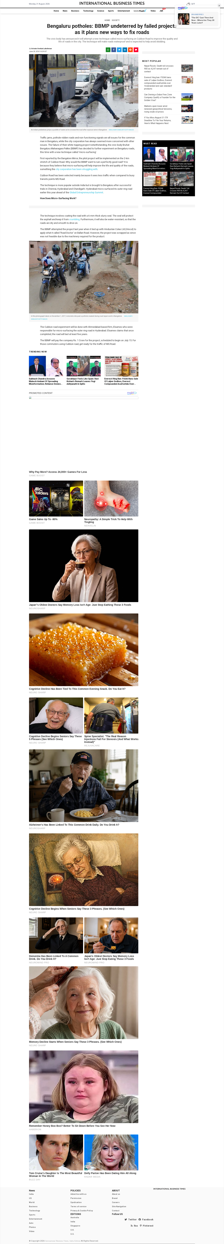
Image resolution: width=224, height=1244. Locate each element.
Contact (115, 1211)
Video (153, 11)
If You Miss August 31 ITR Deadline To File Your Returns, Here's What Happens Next (157, 120)
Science (100, 11)
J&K (161, 11)
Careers (116, 1202)
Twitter (132, 1219)
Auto (31, 1223)
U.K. (72, 1230)
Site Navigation (119, 1206)
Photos (32, 1227)
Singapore (75, 1226)
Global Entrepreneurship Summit (86, 192)
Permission (76, 1198)
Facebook (147, 1219)
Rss (135, 1225)
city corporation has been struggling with (76, 169)
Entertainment (124, 11)
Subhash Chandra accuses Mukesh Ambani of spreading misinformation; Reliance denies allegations (45, 383)
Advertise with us (78, 1194)
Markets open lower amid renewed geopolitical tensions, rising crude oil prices (158, 109)
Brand (115, 1198)
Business (75, 11)
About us (116, 1194)
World (32, 1202)
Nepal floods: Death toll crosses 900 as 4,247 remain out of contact (158, 69)
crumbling (74, 219)
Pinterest (147, 1225)
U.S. (72, 1234)
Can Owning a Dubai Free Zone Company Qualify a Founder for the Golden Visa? (159, 97)
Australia (75, 1217)
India (31, 1194)
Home (56, 11)
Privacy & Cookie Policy (82, 1211)
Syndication (76, 1202)
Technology (88, 11)
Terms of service (78, 1206)
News (65, 11)
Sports (111, 11)
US (30, 1198)
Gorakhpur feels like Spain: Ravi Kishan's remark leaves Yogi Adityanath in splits (83, 381)
